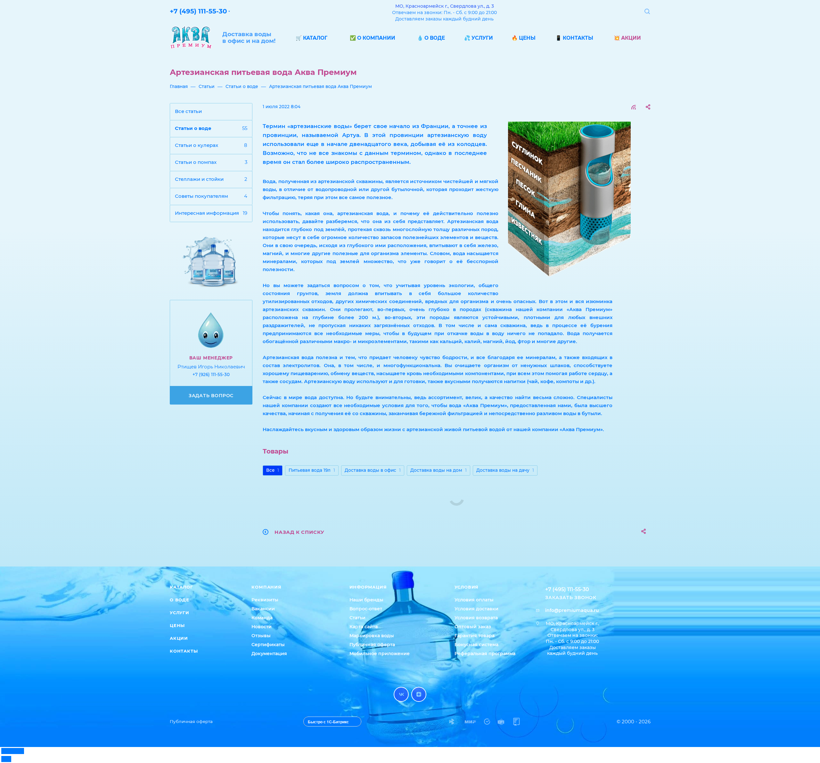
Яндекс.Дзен (419, 694)
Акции (179, 638)
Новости (261, 627)
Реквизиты (264, 600)
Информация (368, 587)
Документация (269, 653)
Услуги (179, 612)
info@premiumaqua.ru (572, 610)
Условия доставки (476, 609)
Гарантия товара (475, 636)
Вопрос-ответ (365, 609)
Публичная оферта (372, 644)
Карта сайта (363, 627)
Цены (177, 625)
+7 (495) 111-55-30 (198, 11)
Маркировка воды (371, 636)
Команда (262, 618)
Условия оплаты (474, 600)
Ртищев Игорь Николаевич (211, 367)
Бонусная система (476, 644)
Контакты (184, 651)
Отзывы (261, 636)
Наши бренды (366, 600)
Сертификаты (268, 644)
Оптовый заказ (473, 627)
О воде (179, 599)
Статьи (357, 618)
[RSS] (633, 107)
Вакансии (263, 609)
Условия (467, 587)
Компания (266, 587)
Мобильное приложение (379, 653)
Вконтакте (401, 694)
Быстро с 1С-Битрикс (328, 722)
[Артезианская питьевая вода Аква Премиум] (569, 202)
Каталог (181, 587)
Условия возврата (476, 618)
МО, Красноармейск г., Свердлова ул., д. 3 (444, 6)
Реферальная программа (485, 653)
